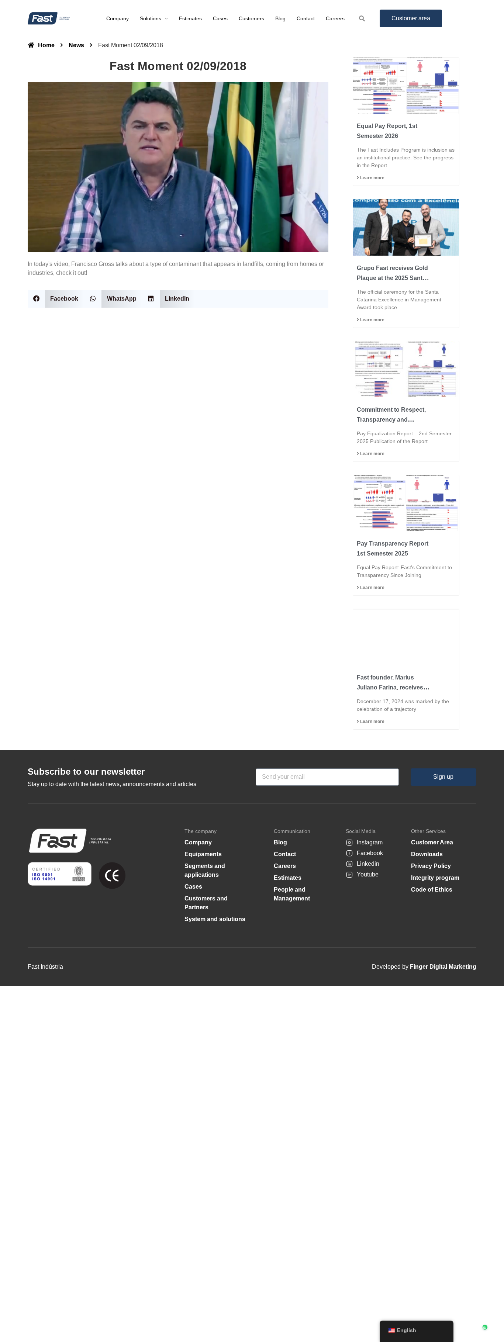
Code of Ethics (431, 889)
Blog (280, 842)
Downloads (427, 854)
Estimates (287, 878)
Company (198, 842)
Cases (193, 886)
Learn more (371, 177)
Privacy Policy (431, 866)
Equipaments (203, 854)
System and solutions (214, 919)
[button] (56, 298)
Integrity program (435, 878)
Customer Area (432, 842)
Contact (285, 854)
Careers (285, 866)
